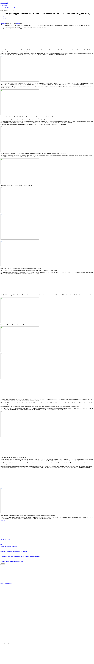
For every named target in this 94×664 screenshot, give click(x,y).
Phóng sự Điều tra (6, 19)
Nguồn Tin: (3, 520)
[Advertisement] (39, 39)
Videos (8, 7)
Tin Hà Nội (2, 16)
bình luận (18, 23)
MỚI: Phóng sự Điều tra (5, 539)
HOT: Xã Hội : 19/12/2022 (6, 583)
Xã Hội (4, 18)
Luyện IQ (4, 7)
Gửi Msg (2, 564)
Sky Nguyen (3, 23)
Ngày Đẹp (13, 7)
